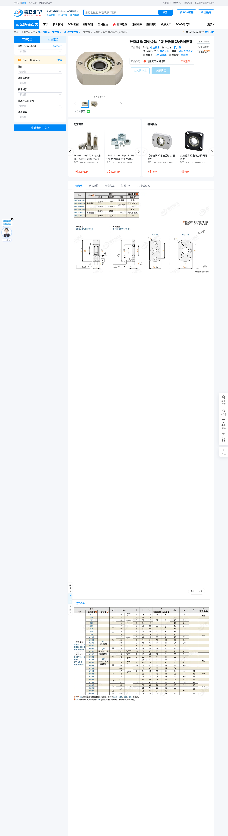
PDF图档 (205, 41)
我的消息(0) (44, 3)
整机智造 (88, 24)
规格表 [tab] (78, 185)
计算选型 (122, 24)
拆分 (70, 599)
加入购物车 (140, 70)
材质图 (70, 588)
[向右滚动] (138, 151)
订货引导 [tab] (126, 185)
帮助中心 (177, 3)
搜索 (165, 12)
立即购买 (161, 70)
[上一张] (76, 104)
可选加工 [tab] (110, 185)
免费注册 (33, 3)
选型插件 (137, 24)
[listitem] (88, 151)
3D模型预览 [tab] (143, 185)
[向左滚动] (70, 151)
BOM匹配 (73, 24)
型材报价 (103, 24)
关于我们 (167, 3)
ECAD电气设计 (184, 24)
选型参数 (80, 603)
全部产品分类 (28, 32)
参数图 (70, 609)
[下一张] (122, 104)
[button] (40, 60)
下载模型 (205, 47)
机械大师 (166, 24)
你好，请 (20, 3)
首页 (45, 24)
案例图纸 (151, 24)
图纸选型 (53, 39)
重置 (59, 60)
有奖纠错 (209, 32)
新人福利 (58, 24)
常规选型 (27, 39)
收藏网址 (188, 3)
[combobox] (128, 12)
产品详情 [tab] (93, 185)
